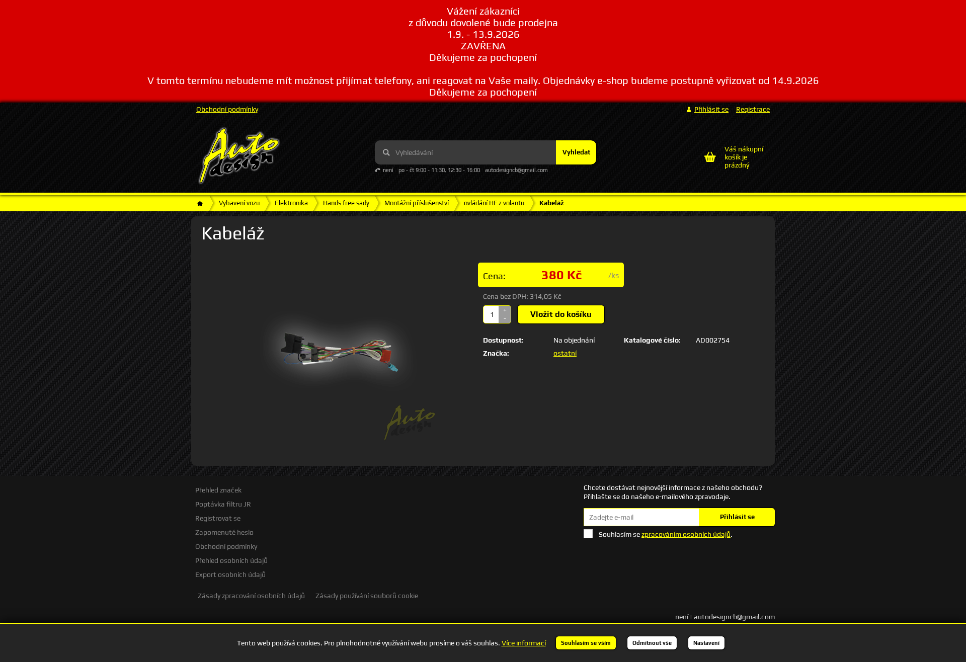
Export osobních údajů (230, 574)
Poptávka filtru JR (223, 504)
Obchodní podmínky (227, 109)
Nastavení (706, 643)
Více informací (524, 643)
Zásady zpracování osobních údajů (251, 596)
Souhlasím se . (666, 534)
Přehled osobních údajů (231, 560)
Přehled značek (218, 490)
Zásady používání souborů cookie (366, 596)
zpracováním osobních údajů (686, 534)
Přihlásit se (737, 517)
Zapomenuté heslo (224, 532)
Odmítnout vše (652, 643)
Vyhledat (576, 152)
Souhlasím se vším (586, 643)
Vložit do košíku (561, 314)
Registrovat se (217, 518)
